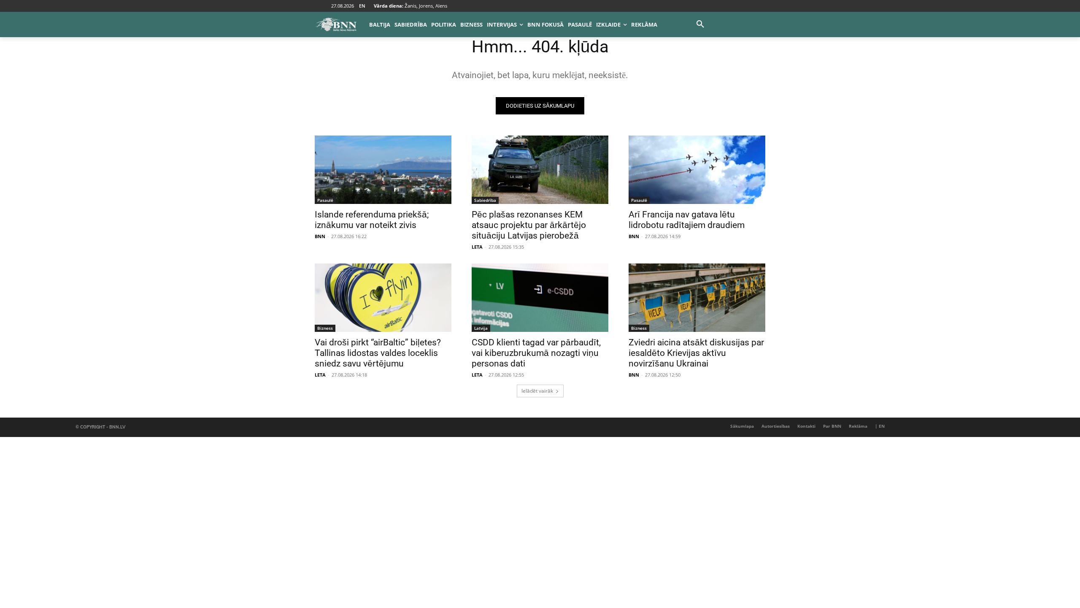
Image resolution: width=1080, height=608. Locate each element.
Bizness (325, 328)
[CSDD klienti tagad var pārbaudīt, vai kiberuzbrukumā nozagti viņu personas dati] (540, 297)
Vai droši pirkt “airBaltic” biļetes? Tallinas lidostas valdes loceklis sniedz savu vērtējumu (378, 353)
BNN (320, 236)
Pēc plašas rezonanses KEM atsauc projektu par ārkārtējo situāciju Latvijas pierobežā (529, 225)
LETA (477, 247)
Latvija (481, 328)
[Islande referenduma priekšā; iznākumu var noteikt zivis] (383, 170)
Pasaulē (325, 200)
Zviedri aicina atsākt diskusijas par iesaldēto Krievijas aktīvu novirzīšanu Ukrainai (696, 353)
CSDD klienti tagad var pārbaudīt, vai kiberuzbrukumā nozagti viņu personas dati (536, 353)
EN (362, 6)
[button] (700, 24)
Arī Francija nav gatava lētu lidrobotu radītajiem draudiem (687, 219)
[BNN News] (336, 24)
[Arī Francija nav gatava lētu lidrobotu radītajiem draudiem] (697, 170)
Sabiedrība (485, 200)
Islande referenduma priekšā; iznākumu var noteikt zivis (372, 219)
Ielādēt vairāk (537, 390)
